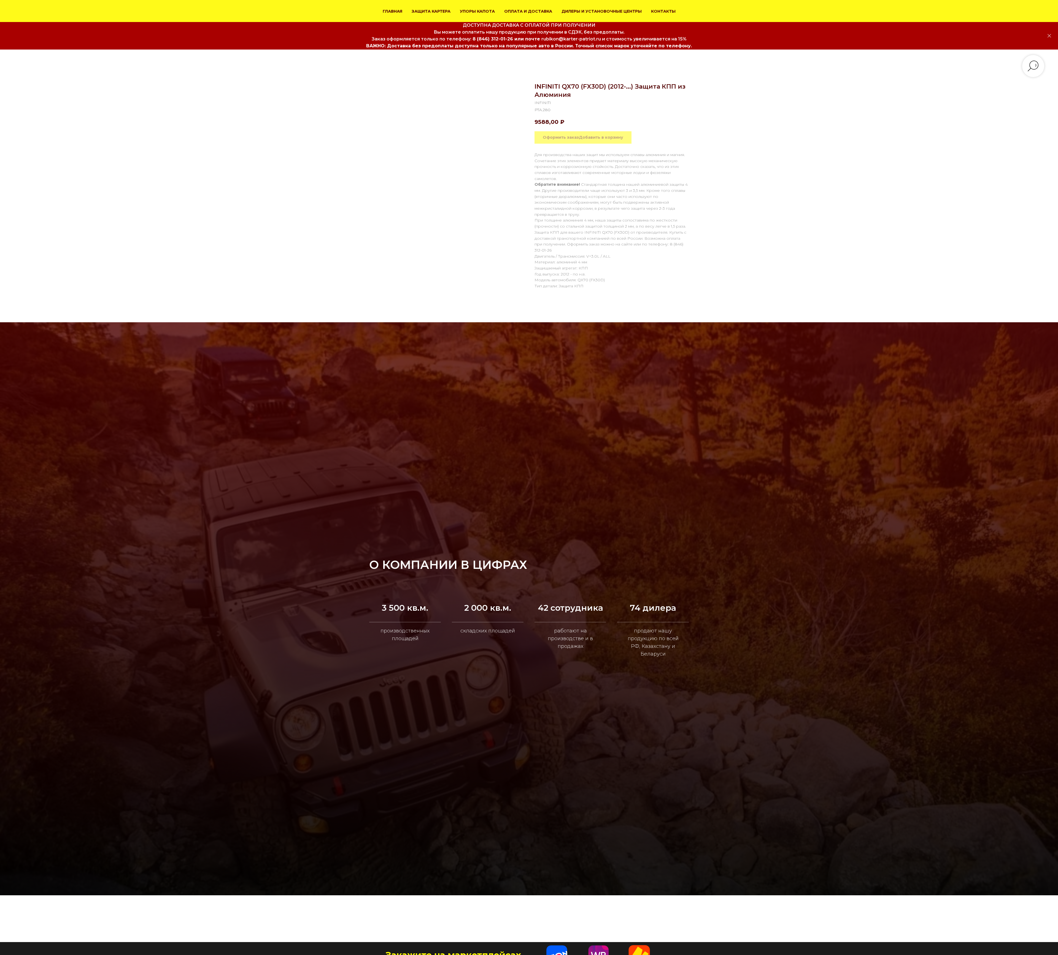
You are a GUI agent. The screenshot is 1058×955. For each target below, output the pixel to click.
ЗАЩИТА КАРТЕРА (431, 11)
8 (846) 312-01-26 (493, 39)
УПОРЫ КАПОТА (477, 11)
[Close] (1049, 36)
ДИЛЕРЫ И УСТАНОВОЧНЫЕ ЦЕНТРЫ (602, 11)
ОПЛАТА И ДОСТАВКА (528, 11)
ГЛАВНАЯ (392, 11)
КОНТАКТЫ (663, 11)
